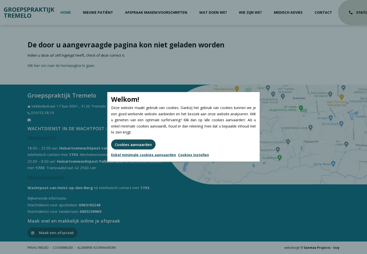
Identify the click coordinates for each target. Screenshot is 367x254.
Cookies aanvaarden (133, 144)
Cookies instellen (193, 154)
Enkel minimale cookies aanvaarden (143, 155)
